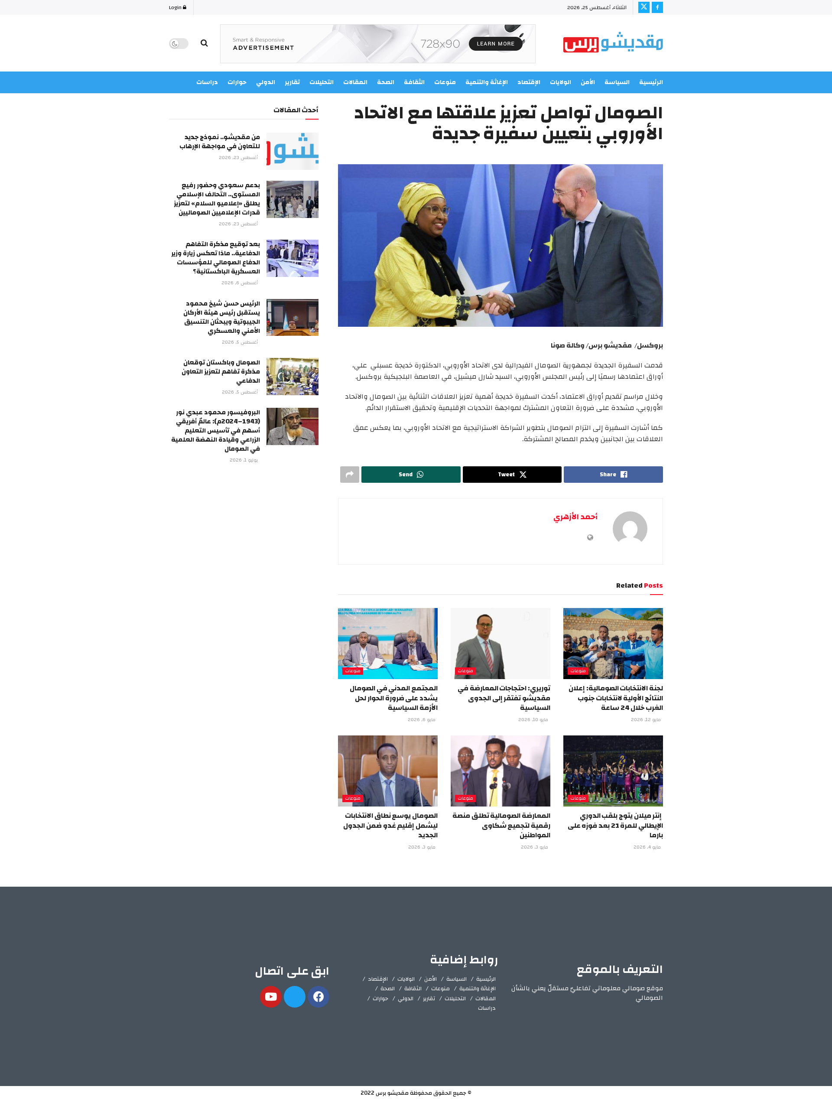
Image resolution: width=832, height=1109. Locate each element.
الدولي (405, 998)
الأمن (588, 82)
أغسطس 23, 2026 (239, 157)
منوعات (578, 671)
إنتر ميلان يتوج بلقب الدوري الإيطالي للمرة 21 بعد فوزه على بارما (615, 825)
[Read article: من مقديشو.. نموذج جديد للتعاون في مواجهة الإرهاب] (292, 151)
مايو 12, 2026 (646, 719)
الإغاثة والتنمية (477, 988)
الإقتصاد (378, 979)
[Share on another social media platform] (349, 474)
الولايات (560, 82)
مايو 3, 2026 (535, 847)
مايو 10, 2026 (533, 719)
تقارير (429, 998)
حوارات (380, 998)
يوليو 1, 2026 (244, 460)
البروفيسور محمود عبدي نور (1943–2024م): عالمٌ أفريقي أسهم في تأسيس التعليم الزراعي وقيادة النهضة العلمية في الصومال (215, 431)
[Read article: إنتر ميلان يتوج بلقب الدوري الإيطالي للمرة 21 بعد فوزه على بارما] (613, 771)
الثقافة (413, 988)
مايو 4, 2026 (648, 847)
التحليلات (455, 998)
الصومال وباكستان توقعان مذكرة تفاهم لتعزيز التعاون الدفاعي (221, 372)
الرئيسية (651, 82)
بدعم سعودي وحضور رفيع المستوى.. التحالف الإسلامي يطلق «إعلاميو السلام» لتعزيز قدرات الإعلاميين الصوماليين (217, 198)
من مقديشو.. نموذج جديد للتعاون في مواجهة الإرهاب (219, 141)
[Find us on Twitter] (644, 7)
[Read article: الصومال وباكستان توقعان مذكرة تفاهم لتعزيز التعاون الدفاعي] (292, 376)
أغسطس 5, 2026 (240, 342)
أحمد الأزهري (575, 517)
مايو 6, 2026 (422, 719)
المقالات (485, 998)
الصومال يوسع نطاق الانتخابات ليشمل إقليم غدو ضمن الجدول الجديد (390, 825)
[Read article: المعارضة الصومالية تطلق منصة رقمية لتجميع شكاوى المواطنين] (500, 771)
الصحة (387, 988)
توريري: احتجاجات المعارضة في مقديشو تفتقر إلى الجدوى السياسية (504, 698)
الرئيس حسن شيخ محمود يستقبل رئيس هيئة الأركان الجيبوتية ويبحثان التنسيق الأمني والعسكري (221, 317)
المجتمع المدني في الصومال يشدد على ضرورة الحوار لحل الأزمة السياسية (394, 698)
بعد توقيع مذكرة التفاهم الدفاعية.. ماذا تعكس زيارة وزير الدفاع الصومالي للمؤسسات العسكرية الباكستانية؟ (215, 257)
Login (176, 7)
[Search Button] (204, 43)
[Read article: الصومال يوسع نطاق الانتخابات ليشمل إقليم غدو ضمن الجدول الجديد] (388, 771)
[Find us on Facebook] (657, 7)
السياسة (617, 82)
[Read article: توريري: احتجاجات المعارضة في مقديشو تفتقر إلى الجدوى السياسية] (500, 643)
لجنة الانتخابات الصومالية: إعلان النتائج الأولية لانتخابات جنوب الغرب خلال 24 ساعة (616, 698)
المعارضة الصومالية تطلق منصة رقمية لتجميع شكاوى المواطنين (501, 825)
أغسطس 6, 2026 (240, 283)
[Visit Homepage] (613, 43)
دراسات (487, 1008)
